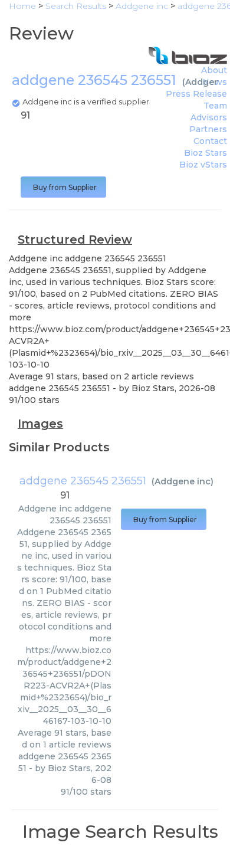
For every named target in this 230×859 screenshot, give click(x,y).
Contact (210, 141)
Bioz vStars (203, 164)
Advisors (208, 117)
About (214, 70)
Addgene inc (183, 481)
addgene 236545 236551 (82, 480)
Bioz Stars (205, 152)
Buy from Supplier (63, 187)
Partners (208, 129)
